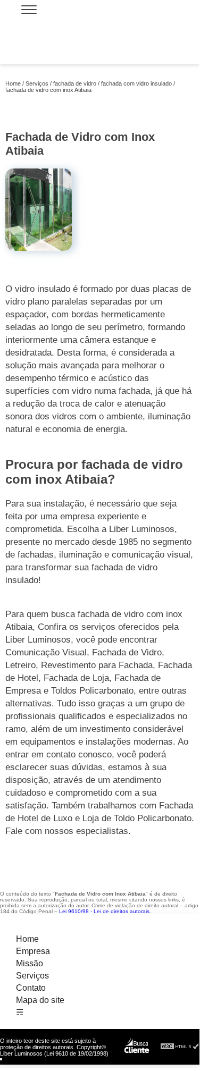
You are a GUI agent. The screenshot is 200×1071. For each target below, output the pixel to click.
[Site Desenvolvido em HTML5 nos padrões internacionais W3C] (179, 1047)
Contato (31, 987)
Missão (29, 963)
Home (27, 938)
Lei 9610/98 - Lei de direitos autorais (104, 911)
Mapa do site (40, 1000)
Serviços (32, 975)
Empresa (33, 951)
